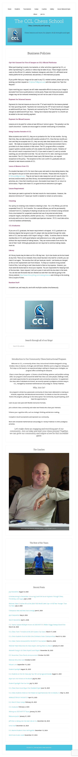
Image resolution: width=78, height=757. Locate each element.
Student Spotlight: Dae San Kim (19, 683)
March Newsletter (15, 620)
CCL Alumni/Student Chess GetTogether (22, 730)
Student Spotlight (14, 669)
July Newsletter (14, 592)
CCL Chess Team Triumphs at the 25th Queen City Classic (27, 632)
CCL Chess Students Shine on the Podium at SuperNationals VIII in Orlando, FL (34, 693)
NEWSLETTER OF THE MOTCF (18, 697)
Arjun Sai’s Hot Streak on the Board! (20, 679)
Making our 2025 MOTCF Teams (19, 711)
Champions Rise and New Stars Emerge (22, 610)
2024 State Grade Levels (16, 735)
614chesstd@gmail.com (17, 176)
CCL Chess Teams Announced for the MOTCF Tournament (27, 641)
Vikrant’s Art (13, 664)
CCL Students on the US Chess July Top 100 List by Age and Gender (30, 674)
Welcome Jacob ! (14, 716)
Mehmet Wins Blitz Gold (17, 660)
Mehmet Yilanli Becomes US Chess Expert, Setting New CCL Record (31, 646)
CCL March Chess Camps (17, 702)
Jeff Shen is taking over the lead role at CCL (23, 721)
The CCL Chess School (39, 21)
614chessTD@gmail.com (37, 82)
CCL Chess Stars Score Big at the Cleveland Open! (25, 688)
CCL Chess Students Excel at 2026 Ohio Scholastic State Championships (32, 636)
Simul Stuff (12, 726)
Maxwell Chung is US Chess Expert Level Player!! (24, 650)
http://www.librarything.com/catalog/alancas (35, 275)
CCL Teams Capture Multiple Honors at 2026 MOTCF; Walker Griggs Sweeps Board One (37, 625)
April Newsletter (14, 615)
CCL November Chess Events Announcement (23, 655)
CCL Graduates (13, 707)
